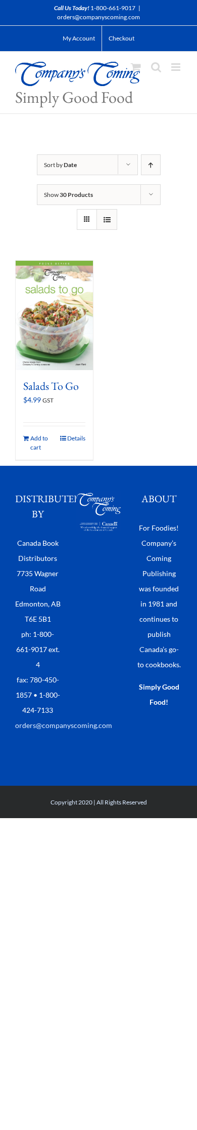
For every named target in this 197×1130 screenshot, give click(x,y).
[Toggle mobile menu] (176, 67)
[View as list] (107, 219)
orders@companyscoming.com (98, 17)
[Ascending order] (151, 164)
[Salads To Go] (54, 315)
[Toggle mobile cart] (136, 67)
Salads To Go (51, 386)
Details (76, 438)
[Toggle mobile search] (156, 67)
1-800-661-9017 (112, 8)
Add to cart (39, 442)
